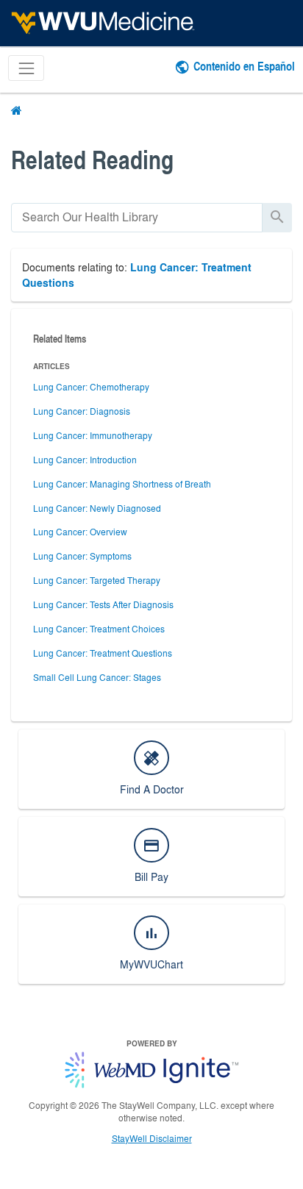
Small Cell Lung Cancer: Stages (97, 677)
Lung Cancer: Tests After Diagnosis (103, 604)
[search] (137, 217)
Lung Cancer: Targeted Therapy (96, 580)
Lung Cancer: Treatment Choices (99, 628)
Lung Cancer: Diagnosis (81, 411)
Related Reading (92, 159)
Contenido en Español (244, 65)
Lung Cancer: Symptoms (82, 556)
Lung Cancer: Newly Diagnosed (97, 508)
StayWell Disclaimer (152, 1138)
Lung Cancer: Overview (80, 531)
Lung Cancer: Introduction (85, 459)
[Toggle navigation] (26, 68)
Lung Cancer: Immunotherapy (92, 435)
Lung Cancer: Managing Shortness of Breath (122, 483)
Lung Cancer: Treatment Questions (102, 653)
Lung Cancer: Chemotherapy (91, 386)
